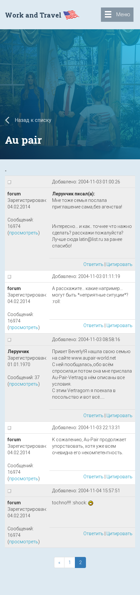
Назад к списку (32, 120)
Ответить (93, 264)
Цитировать (119, 264)
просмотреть (23, 232)
